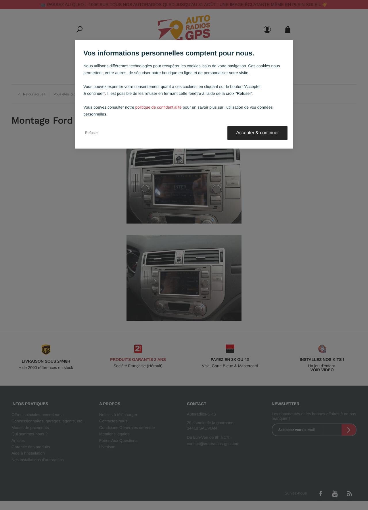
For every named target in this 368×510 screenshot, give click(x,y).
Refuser (91, 133)
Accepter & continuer (257, 132)
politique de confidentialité (158, 107)
